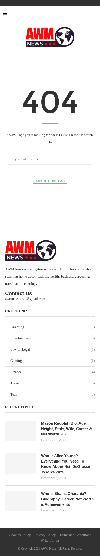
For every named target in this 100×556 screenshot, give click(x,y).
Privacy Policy (45, 535)
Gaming (52, 361)
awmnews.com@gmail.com (25, 299)
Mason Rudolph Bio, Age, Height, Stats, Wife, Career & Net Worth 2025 (66, 428)
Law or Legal (52, 350)
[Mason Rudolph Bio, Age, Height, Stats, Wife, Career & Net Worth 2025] (20, 431)
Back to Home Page (50, 181)
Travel (52, 383)
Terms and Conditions (75, 535)
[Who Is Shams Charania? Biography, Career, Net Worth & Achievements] (20, 501)
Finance (52, 372)
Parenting (52, 327)
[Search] (94, 13)
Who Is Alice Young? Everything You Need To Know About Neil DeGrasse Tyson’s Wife (65, 464)
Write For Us (50, 540)
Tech (52, 394)
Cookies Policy (20, 535)
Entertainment (52, 338)
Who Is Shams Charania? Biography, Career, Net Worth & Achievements (67, 499)
